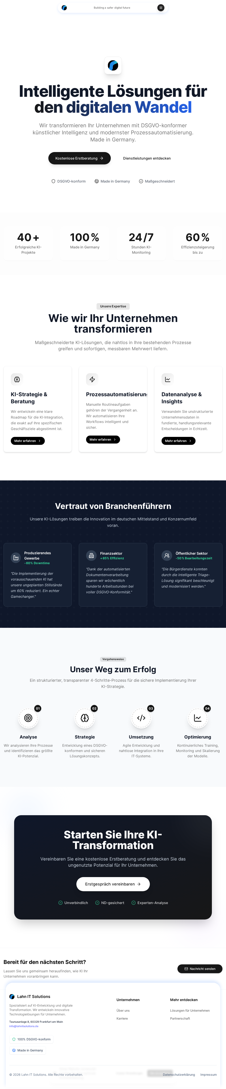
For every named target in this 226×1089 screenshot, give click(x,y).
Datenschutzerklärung (179, 1074)
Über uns (123, 1010)
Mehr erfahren (25, 441)
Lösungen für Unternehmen (190, 1010)
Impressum (208, 1074)
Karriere (122, 1018)
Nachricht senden (202, 969)
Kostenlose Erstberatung (76, 158)
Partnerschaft (180, 1018)
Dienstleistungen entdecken (147, 158)
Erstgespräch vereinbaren (110, 884)
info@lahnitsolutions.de (23, 1026)
